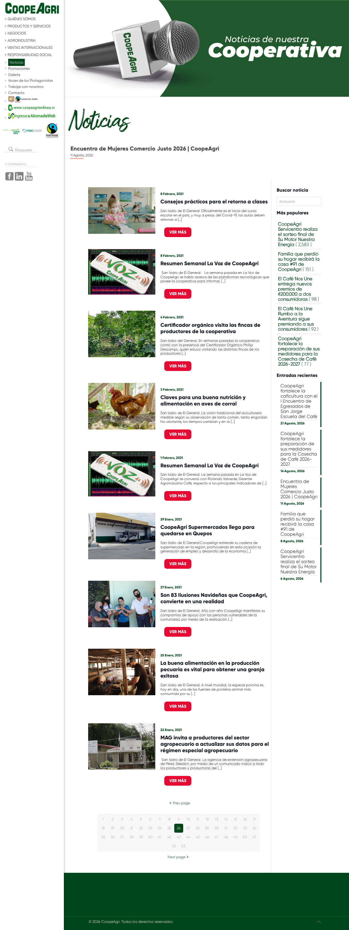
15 (235, 819)
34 (254, 828)
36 (113, 837)
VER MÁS (177, 232)
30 (216, 828)
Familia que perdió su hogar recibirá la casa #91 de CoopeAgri (139, 151)
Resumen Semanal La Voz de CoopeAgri (209, 263)
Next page (176, 857)
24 (160, 828)
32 (235, 828)
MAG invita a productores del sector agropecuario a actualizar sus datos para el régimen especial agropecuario (214, 744)
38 (132, 837)
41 (159, 837)
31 (226, 828)
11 (197, 819)
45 (198, 837)
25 (169, 828)
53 (183, 846)
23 (150, 828)
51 (254, 837)
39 (141, 837)
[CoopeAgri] (32, 7)
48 (226, 837)
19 (112, 828)
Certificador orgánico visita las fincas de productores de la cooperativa (210, 328)
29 (207, 828)
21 (131, 828)
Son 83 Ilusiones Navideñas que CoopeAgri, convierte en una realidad (213, 598)
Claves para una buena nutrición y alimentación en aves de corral (203, 400)
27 (188, 828)
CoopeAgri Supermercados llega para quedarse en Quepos (207, 530)
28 (198, 828)
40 (150, 837)
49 (236, 837)
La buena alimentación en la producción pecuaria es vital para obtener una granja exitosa (212, 669)
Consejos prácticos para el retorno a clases (214, 201)
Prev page (181, 803)
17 (254, 819)
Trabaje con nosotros (25, 87)
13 (216, 819)
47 (216, 837)
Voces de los (30, 80)
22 (141, 828)
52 (174, 846)
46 (207, 837)
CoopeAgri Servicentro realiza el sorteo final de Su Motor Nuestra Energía (299, 561)
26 (179, 828)
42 (169, 837)
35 (103, 837)
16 (245, 819)
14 (226, 819)
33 (245, 828)
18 (103, 828)
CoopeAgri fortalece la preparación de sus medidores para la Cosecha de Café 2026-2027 (299, 449)
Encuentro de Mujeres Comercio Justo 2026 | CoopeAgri (299, 489)
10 (188, 819)
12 (207, 819)
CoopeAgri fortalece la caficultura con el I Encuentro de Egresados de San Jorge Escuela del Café (299, 401)
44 (188, 837)
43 (179, 837)
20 (122, 828)
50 (245, 837)
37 (122, 837)
